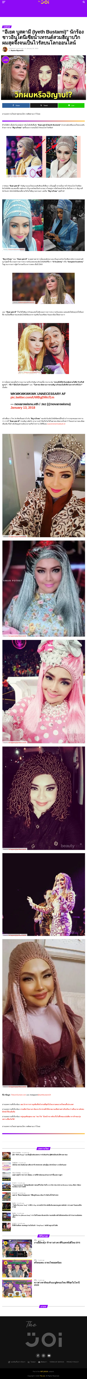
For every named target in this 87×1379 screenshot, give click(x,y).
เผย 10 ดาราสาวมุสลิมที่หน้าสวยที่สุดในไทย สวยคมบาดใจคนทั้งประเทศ (46, 1104)
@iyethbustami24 (44, 1095)
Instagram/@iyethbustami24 (20, 176)
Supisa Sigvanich (17, 50)
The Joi (42, 1376)
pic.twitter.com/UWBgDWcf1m (32, 397)
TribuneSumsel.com (18, 1095)
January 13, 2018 (23, 407)
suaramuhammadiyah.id (56, 424)
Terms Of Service (57, 1362)
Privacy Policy (73, 1362)
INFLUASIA (44, 1371)
